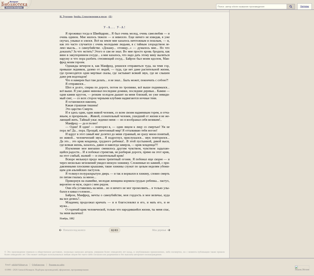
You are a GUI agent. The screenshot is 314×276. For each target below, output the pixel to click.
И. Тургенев (66, 16)
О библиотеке (38, 265)
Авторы (304, 6)
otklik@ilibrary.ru (20, 265)
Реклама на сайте (56, 265)
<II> (110, 16)
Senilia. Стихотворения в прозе (90, 16)
